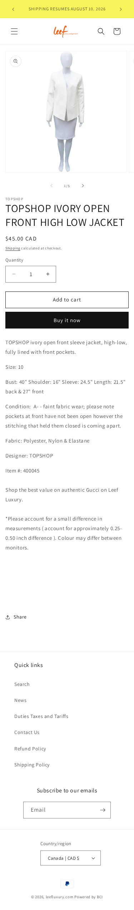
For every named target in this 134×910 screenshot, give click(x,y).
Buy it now (67, 320)
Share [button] (20, 617)
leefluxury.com (60, 896)
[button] (14, 31)
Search (22, 684)
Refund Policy (30, 748)
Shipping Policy (32, 764)
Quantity (14, 260)
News (20, 700)
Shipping (12, 248)
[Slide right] (83, 185)
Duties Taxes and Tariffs (41, 716)
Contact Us (27, 732)
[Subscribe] (102, 810)
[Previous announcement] (13, 9)
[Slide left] (51, 185)
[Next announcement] (121, 9)
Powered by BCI (88, 896)
